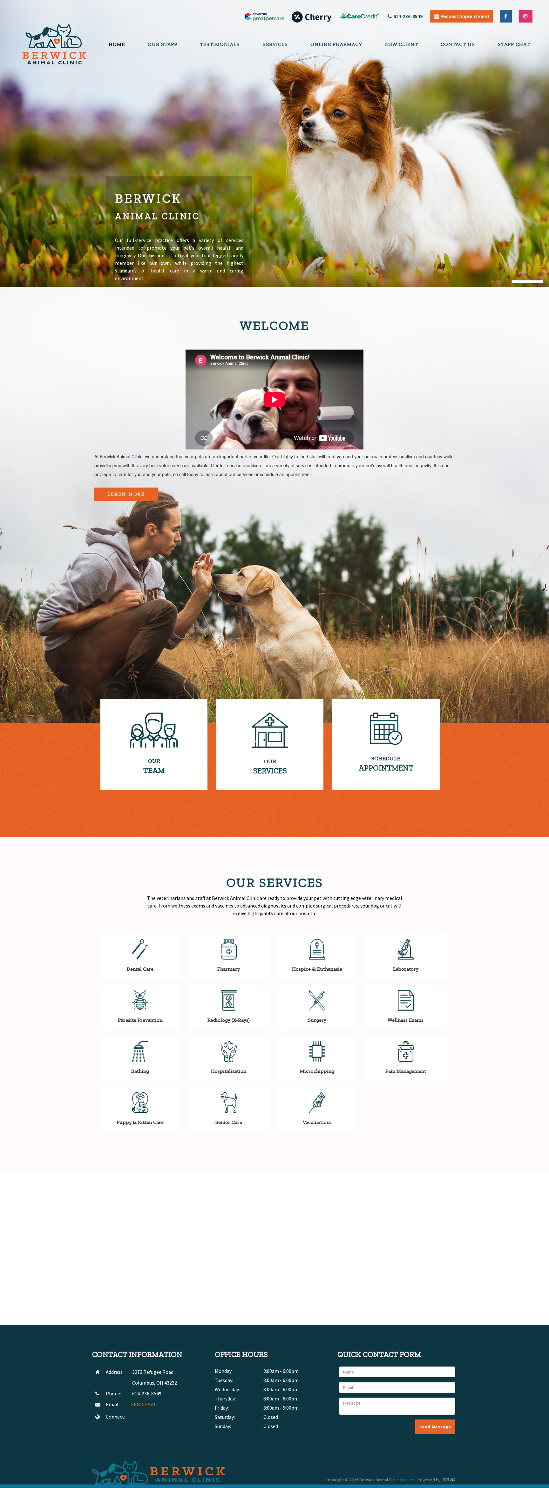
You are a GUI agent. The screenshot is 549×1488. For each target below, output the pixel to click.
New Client (401, 44)
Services (275, 44)
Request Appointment (465, 16)
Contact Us (458, 44)
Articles (407, 1480)
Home (117, 44)
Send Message (435, 1427)
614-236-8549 (408, 16)
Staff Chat (514, 44)
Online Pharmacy (336, 44)
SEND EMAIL (144, 1404)
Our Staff (162, 44)
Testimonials (220, 44)
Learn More (126, 494)
